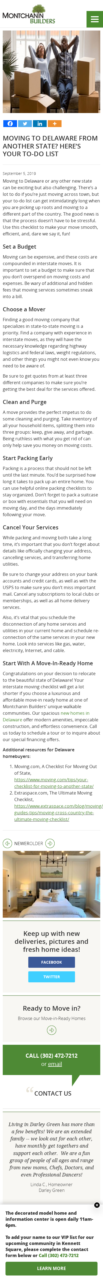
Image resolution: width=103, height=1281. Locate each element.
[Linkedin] (40, 123)
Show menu (95, 19)
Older (36, 843)
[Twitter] (25, 123)
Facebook (51, 962)
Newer (16, 843)
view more (51, 1030)
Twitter (51, 976)
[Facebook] (10, 123)
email (55, 1064)
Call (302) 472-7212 (59, 1255)
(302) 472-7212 (58, 1055)
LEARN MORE (51, 1268)
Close (97, 1205)
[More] (55, 123)
